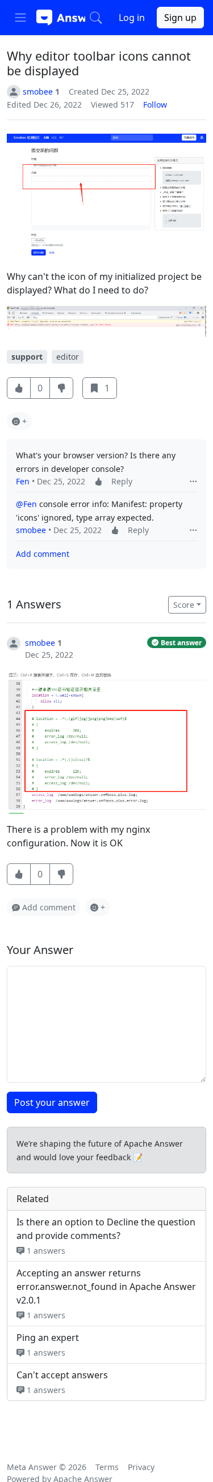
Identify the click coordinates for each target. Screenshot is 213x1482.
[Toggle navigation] (20, 17)
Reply (121, 481)
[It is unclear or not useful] (61, 388)
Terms (107, 1467)
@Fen (26, 504)
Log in (132, 17)
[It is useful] (19, 874)
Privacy (141, 1467)
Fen (23, 481)
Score (183, 604)
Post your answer (52, 1102)
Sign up (180, 17)
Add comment (42, 553)
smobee (31, 530)
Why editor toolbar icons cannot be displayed (99, 63)
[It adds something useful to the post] (98, 481)
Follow (155, 104)
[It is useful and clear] (19, 388)
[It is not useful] (61, 874)
